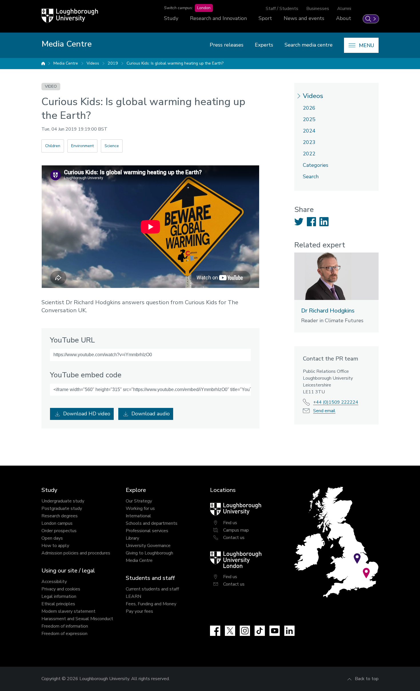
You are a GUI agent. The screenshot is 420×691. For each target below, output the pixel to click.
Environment (82, 146)
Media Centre (65, 63)
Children (52, 146)
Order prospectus (59, 531)
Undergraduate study (62, 501)
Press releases (226, 44)
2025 (309, 119)
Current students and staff (152, 589)
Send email (324, 411)
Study (171, 18)
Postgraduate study (61, 508)
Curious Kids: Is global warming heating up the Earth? (175, 63)
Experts (264, 44)
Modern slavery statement (68, 611)
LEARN (133, 596)
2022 (309, 153)
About (343, 18)
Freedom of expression (64, 633)
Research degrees (59, 516)
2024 (309, 130)
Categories (315, 165)
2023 (309, 142)
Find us (230, 523)
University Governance (148, 545)
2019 (113, 63)
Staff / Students (282, 8)
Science (112, 146)
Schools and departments (151, 523)
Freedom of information (64, 626)
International (138, 516)
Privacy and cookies (60, 589)
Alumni (344, 8)
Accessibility (54, 581)
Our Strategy (139, 501)
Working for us (140, 508)
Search (311, 176)
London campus (57, 523)
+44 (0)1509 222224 (335, 402)
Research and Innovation (218, 18)
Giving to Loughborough (149, 553)
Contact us (234, 537)
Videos (93, 63)
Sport (265, 18)
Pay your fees (139, 611)
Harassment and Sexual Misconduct (77, 619)
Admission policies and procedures (75, 553)
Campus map (236, 530)
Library (132, 538)
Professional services (147, 531)
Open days (52, 538)
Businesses (317, 8)
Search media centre (309, 44)
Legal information (58, 596)
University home (43, 63)
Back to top (367, 679)
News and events (304, 18)
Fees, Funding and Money (151, 604)
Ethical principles (58, 604)
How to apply (55, 545)
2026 (309, 108)
